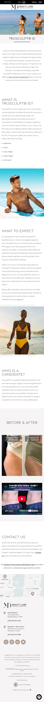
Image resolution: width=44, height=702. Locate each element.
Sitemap (33, 676)
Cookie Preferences (22, 680)
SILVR (27, 690)
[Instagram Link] (11, 644)
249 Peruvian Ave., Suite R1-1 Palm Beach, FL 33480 (16, 629)
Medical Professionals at (19, 564)
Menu (34, 2)
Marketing (22, 690)
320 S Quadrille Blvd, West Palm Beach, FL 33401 (15, 615)
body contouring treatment (19, 77)
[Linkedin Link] (17, 644)
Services (7, 2)
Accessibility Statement (15, 676)
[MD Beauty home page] (15, 605)
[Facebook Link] (6, 644)
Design (14, 690)
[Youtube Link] (23, 644)
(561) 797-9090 (16, 634)
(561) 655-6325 (16, 621)
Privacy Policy (26, 676)
